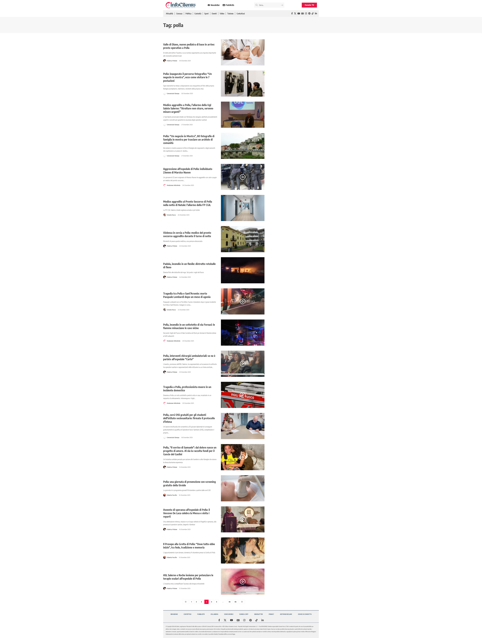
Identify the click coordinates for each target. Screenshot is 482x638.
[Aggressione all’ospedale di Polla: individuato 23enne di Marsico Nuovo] (242, 177)
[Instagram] (306, 13)
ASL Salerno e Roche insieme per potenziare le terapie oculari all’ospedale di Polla (188, 576)
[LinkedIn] (316, 13)
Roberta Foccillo (172, 495)
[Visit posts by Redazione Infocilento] (164, 185)
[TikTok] (312, 13)
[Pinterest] (309, 13)
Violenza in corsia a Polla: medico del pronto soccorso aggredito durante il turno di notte (187, 234)
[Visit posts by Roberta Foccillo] (164, 495)
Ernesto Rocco (171, 215)
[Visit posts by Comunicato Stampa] (164, 93)
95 (229, 602)
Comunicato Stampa (173, 93)
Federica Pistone (172, 61)
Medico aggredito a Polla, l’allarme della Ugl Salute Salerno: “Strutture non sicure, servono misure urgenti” (188, 108)
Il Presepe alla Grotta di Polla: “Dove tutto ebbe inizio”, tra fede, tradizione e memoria (189, 545)
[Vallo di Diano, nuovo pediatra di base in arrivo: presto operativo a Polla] (242, 52)
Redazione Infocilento (173, 185)
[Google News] (302, 13)
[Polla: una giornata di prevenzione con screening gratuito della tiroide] (242, 488)
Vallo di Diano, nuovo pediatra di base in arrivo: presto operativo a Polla (189, 46)
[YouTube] (299, 13)
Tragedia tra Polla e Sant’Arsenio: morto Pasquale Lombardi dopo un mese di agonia (186, 295)
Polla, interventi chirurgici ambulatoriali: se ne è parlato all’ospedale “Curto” (189, 357)
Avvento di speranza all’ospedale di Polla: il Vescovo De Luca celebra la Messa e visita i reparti (186, 513)
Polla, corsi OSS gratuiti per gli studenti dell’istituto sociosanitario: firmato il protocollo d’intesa (189, 418)
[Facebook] (292, 13)
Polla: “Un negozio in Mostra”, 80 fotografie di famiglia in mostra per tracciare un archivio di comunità (188, 139)
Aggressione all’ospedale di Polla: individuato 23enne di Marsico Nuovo (187, 170)
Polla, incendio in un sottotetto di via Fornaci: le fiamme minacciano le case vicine (189, 326)
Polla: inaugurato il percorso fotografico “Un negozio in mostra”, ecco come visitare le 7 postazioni (187, 77)
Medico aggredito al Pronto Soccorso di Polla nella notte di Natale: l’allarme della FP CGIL (187, 203)
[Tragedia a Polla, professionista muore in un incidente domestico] (242, 395)
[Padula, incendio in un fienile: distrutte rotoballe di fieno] (242, 270)
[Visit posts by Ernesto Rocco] (164, 215)
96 (235, 602)
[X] (295, 13)
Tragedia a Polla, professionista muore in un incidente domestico (187, 388)
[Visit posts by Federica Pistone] (164, 60)
